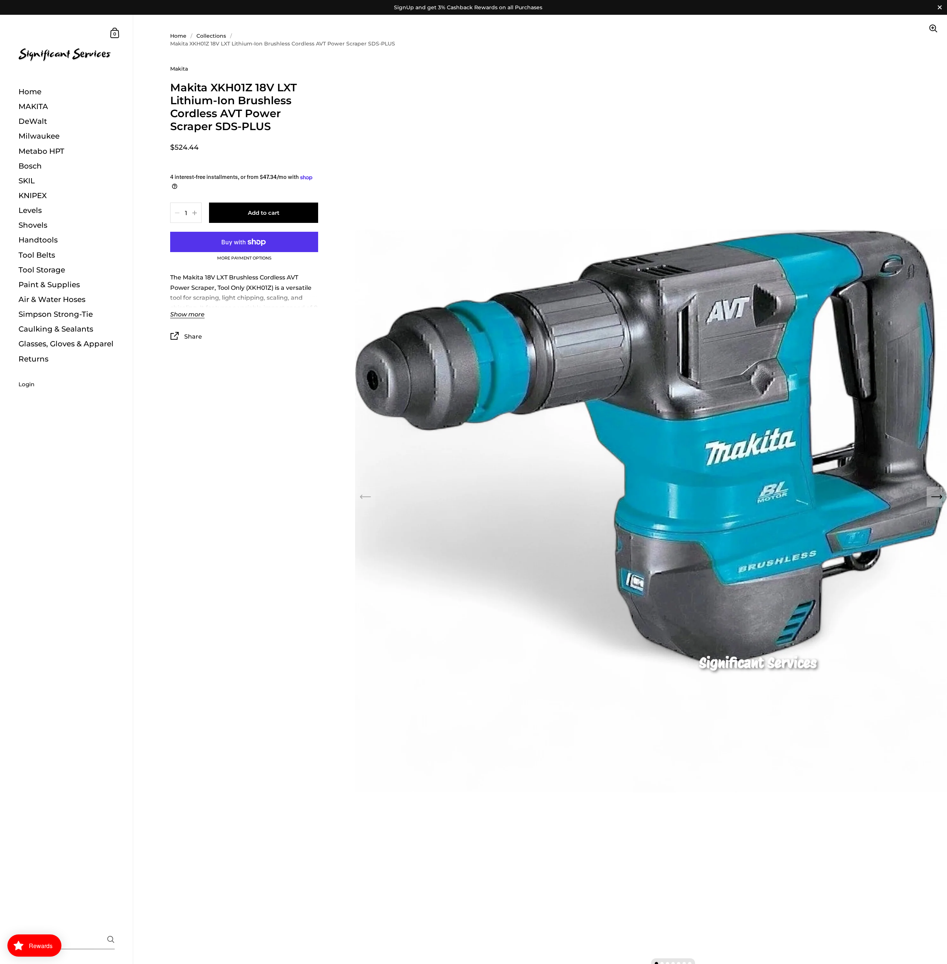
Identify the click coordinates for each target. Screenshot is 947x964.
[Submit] (111, 939)
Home (178, 36)
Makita (179, 68)
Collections (211, 36)
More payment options (244, 258)
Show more (187, 314)
